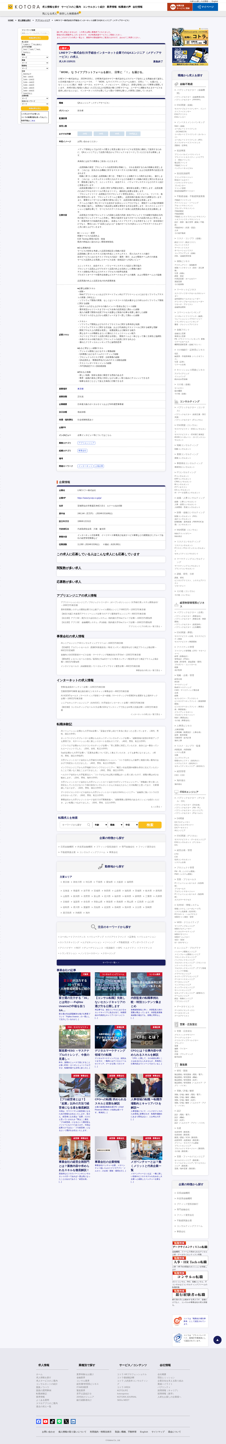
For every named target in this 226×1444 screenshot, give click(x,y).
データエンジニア (181, 982)
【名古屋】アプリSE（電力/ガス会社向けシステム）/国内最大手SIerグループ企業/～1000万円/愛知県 (106, 618)
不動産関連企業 (68, 852)
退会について (174, 1432)
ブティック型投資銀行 (107, 846)
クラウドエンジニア (182, 974)
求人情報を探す (24, 20)
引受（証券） (180, 362)
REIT (78, 948)
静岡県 (138, 896)
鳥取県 (109, 901)
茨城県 (138, 890)
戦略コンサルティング (187, 445)
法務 (176, 755)
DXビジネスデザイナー (184, 825)
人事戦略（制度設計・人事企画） (188, 732)
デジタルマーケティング (184, 931)
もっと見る (155, 807)
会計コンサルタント (182, 519)
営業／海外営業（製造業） (185, 1168)
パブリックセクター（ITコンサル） (189, 420)
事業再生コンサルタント (184, 467)
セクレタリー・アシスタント (186, 698)
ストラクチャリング (69, 942)
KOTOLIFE (122, 1390)
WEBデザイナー (181, 934)
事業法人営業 (180, 336)
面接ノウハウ (42, 1387)
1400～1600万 (29, 85)
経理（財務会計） (181, 656)
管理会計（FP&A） (182, 659)
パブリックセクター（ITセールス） (189, 813)
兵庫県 (159, 896)
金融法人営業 (180, 333)
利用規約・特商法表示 (100, 1432)
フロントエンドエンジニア (185, 957)
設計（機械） (180, 1117)
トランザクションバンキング (186, 322)
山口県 (150, 901)
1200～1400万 (29, 82)
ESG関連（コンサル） (187, 425)
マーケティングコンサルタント (187, 566)
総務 (176, 696)
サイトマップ (158, 1432)
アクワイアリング (181, 374)
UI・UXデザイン (181, 943)
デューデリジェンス (93, 948)
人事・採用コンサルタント (185, 504)
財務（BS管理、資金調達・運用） (188, 662)
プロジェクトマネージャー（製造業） (190, 1148)
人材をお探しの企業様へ (200, 1)
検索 (150, 825)
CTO (176, 854)
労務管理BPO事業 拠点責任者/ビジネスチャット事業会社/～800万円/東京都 (95, 691)
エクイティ (130, 948)
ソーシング (110, 942)
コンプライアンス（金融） (185, 253)
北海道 (66, 890)
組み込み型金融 (180, 379)
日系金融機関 (67, 846)
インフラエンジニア (182, 985)
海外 (88, 913)
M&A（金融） (180, 126)
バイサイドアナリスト (183, 183)
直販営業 (178, 281)
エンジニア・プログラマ (188, 948)
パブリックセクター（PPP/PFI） (188, 100)
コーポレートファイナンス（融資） (189, 316)
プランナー (179, 1043)
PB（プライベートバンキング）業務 (189, 339)
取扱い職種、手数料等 (126, 1432)
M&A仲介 (178, 536)
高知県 (97, 907)
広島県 (140, 901)
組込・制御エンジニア (183, 998)
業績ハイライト (165, 1384)
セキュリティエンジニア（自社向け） (190, 766)
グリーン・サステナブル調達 (186, 1143)
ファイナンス (145, 948)
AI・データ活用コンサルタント (187, 493)
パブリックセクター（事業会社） (188, 616)
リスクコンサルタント (183, 545)
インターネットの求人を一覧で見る (145, 714)
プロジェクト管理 (185, 867)
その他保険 (179, 284)
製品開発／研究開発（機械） (186, 1077)
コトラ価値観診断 (125, 1377)
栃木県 (148, 890)
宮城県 (97, 890)
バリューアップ (96, 937)
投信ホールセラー (181, 180)
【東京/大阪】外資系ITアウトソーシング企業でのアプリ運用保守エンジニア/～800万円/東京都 (103, 614)
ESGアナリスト (181, 114)
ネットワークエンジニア (184, 987)
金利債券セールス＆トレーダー (187, 299)
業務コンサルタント (182, 458)
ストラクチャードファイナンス (187, 143)
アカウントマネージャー (184, 891)
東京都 (80, 389)
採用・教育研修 (180, 735)
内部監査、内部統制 (182, 750)
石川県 (107, 896)
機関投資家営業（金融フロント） (188, 344)
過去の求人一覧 (43, 1406)
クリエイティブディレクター (186, 1040)
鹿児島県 (67, 913)
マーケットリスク (181, 248)
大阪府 (120, 882)
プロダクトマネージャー (184, 715)
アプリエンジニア (42, 20)
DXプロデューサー (182, 822)
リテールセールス (181, 342)
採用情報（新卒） (166, 1393)
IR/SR (176, 682)
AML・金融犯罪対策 (182, 256)
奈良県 (86, 901)
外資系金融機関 (84, 846)
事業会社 (82, 450)
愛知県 (109, 882)
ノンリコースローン (89, 953)
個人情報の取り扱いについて (72, 1432)
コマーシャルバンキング (188, 312)
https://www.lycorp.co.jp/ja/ (89, 498)
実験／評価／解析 (185, 1091)
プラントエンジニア (182, 1146)
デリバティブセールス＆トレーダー (189, 302)
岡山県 (130, 901)
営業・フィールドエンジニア (191, 1156)
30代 (32, 50)
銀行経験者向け (84, 1400)
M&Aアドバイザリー (182, 533)
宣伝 (176, 1051)
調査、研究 (179, 578)
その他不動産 (180, 233)
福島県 (128, 890)
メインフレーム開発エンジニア (187, 954)
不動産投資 (124, 942)
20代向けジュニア (85, 1397)
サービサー (179, 388)
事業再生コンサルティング (190, 463)
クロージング (109, 953)
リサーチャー (180, 586)
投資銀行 (110, 948)
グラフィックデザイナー (184, 1035)
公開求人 (27, 44)
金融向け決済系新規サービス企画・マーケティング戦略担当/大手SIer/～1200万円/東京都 (101, 655)
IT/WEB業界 (82, 1387)
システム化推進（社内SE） (185, 911)
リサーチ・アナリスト (183, 304)
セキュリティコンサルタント (186, 554)
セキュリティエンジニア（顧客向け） (190, 993)
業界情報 (40, 1397)
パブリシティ (164, 1387)
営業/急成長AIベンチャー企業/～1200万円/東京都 (83, 687)
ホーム (39, 1374)
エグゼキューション (92, 942)
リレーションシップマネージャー (188, 319)
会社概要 (162, 1374)
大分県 (138, 907)
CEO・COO (179, 775)
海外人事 (178, 740)
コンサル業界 (83, 1381)
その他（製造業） (181, 1151)
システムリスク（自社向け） (186, 763)
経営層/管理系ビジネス (88, 1384)
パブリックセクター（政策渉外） (188, 624)
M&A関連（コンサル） (188, 530)
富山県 (97, 896)
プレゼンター (180, 185)
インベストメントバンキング (191, 122)
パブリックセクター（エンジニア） (189, 810)
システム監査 (180, 752)
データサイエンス (185, 1006)
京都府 (66, 901)
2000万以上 (28, 93)
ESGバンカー (180, 117)
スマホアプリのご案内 (47, 1403)
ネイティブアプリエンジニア (186, 976)
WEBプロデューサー (183, 929)
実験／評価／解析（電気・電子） (188, 1094)
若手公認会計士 (84, 1393)
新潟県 (76, 896)
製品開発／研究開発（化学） (186, 1080)
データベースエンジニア (184, 979)
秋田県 (107, 890)
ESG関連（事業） (185, 632)
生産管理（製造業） (182, 1132)
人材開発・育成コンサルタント (187, 507)
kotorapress (123, 1393)
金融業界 (81, 1377)
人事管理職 (179, 729)
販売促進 (178, 1057)
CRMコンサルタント (183, 482)
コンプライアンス (181, 758)
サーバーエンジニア (182, 990)
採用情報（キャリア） (168, 1390)
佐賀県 (107, 907)
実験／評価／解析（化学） (185, 1100)
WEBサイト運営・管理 (183, 917)
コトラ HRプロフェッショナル (132, 1374)
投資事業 (181, 150)
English (215, 1)
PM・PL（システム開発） (185, 871)
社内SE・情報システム (188, 905)
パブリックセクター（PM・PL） (188, 808)
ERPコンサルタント (182, 479)
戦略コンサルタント (182, 449)
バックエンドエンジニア (184, 960)
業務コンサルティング (187, 454)
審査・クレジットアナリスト (186, 324)
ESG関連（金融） (185, 105)
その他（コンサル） (186, 591)
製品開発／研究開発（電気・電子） (189, 1074)
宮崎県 (148, 907)
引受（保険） (180, 273)
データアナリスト (181, 1016)
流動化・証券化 (180, 145)
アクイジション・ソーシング (186, 203)
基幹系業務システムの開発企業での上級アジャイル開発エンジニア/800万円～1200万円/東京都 (103, 609)
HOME (11, 20)
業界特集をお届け (85, 1374)
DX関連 (180, 818)
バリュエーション (147, 937)
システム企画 (180, 862)
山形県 (117, 890)
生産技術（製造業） (182, 1135)
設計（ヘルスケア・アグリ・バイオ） (190, 1123)
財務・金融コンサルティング (191, 512)
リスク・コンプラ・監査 (188, 746)
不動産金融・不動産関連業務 (191, 196)
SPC (120, 948)
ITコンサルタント (181, 476)
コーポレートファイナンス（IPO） (188, 140)
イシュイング (180, 376)
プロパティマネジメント (184, 208)
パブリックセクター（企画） (191, 612)
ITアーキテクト (180, 487)
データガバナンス (181, 1013)
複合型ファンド (180, 163)
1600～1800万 (29, 88)
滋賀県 (76, 901)
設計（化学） (180, 1120)
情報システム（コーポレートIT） (188, 909)
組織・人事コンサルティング (191, 498)
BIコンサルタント (181, 484)
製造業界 (81, 1390)
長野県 (86, 896)
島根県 (120, 901)
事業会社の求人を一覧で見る (148, 670)
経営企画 (178, 679)
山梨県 (66, 896)
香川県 (76, 907)
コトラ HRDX (123, 1387)
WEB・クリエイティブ (188, 922)
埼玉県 (89, 882)
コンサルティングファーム (92, 852)
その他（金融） (184, 384)
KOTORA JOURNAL (127, 1397)
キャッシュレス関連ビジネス (191, 370)
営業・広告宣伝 (184, 1031)
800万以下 (27, 74)
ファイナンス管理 (185, 647)
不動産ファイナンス (182, 200)
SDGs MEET (123, 1400)
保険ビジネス (183, 261)
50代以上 (27, 52)
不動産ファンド (180, 165)
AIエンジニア (179, 830)
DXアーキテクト (181, 828)
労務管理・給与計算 (182, 738)
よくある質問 (42, 1400)
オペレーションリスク (183, 250)
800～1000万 (28, 77)
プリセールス (180, 889)
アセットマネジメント (183, 206)
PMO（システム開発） (183, 874)
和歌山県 (98, 901)
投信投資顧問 (183, 173)
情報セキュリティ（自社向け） (187, 761)
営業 (176, 1046)
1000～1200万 (29, 79)
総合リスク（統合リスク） (185, 242)
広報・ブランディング (183, 1054)
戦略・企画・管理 (185, 675)
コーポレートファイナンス (73, 937)
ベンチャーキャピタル (183, 168)
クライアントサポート (183, 712)
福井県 (117, 896)
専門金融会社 (128, 846)
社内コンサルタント (182, 859)
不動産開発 (179, 214)
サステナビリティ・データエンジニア (190, 839)
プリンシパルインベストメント (187, 154)
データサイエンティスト (184, 1010)
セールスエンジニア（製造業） (187, 1160)
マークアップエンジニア (184, 926)
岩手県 (86, 890)
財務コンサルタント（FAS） (186, 516)
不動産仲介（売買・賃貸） (185, 228)
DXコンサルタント (182, 490)
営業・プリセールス (186, 879)
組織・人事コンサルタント (185, 502)
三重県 (148, 896)
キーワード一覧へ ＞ (111, 962)
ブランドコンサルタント (184, 569)
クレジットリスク (181, 245)
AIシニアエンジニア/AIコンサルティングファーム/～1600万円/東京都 (92, 643)
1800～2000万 (29, 91)
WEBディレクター (182, 937)
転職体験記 (41, 1393)
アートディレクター (182, 1038)
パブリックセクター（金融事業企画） (190, 97)
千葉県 (99, 882)
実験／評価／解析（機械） (185, 1097)
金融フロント (183, 329)
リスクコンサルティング (188, 541)
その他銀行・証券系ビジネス (191, 350)
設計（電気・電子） (182, 1115)
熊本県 (128, 907)
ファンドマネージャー (183, 177)
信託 (176, 353)
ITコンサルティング (186, 472)
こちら (32, 121)
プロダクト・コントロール (185, 664)
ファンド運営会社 (147, 846)
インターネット (85, 466)
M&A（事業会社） (182, 718)
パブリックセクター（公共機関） (188, 627)
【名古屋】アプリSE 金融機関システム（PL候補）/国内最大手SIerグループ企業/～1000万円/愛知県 (106, 622)
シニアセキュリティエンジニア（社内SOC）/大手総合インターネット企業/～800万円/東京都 (102, 703)
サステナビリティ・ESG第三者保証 (189, 434)
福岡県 (130, 882)
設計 (179, 1111)
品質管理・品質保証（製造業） (187, 1140)
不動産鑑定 (179, 211)
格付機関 (178, 391)
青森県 (76, 890)
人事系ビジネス (184, 725)
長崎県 (117, 907)
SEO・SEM (179, 940)
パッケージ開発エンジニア (185, 952)
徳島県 (66, 907)
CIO (176, 857)
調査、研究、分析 (185, 574)
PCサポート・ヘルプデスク (185, 914)
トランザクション (68, 953)
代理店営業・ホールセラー (185, 279)
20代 (25, 50)
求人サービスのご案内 (47, 1381)
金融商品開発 (180, 307)
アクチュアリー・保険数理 (185, 265)
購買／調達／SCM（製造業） (186, 1137)
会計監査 (178, 670)
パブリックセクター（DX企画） (187, 805)
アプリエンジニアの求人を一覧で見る (144, 626)
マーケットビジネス (186, 289)
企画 (176, 693)
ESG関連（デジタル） (187, 835)
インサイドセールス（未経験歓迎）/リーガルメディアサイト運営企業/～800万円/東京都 (100, 666)
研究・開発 (182, 1070)
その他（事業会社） (182, 720)
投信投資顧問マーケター (184, 191)
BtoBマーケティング (182, 687)
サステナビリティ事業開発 (185, 642)
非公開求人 (37, 44)
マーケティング (180, 685)
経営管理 (181, 771)
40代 (38, 50)
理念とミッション (166, 1377)
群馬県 (159, 890)
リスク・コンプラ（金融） (190, 238)
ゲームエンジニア (181, 996)
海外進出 (181, 780)
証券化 (132, 937)
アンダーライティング (143, 942)
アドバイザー (66, 948)
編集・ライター (180, 1049)
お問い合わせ (48, 1432)
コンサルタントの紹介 (47, 1384)
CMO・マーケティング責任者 (186, 690)
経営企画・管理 (184, 850)
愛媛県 (86, 907)
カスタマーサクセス (182, 900)
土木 (176, 230)
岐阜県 (128, 896)
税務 (176, 667)
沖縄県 (78, 913)
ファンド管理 (180, 188)
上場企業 (99, 466)
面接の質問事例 (43, 1390)
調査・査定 (179, 276)
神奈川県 (77, 882)
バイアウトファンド (116, 937)
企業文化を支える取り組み (170, 1381)
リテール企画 (180, 365)
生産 (179, 1128)
